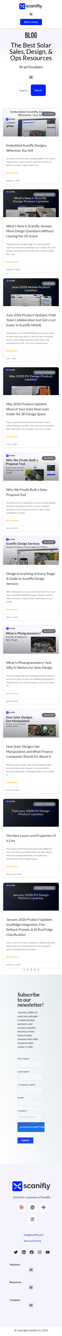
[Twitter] (16, 1252)
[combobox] (23, 90)
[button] (31, 77)
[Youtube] (48, 1252)
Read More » (12, 173)
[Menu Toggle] (31, 14)
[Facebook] (32, 1252)
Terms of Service (32, 1240)
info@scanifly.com (33, 1234)
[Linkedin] (24, 1252)
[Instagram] (40, 1252)
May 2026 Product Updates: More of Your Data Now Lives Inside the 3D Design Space (27, 409)
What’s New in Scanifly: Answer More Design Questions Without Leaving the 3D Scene (30, 231)
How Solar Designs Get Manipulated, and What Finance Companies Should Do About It (29, 751)
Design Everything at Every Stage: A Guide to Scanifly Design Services (30, 579)
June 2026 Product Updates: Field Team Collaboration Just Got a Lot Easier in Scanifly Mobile (31, 320)
